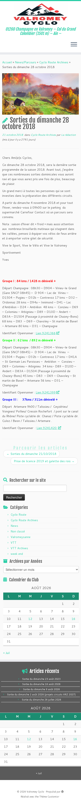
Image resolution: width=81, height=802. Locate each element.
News (14, 526)
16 (73, 619)
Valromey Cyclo (35, 791)
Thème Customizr (49, 796)
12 (30, 619)
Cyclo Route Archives (53, 62)
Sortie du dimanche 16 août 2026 (41, 684)
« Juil (6, 653)
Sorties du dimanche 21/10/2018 (31, 454)
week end (17, 554)
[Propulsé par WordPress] (62, 790)
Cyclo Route (18, 514)
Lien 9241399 (46, 392)
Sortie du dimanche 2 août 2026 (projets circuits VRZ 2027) (41, 694)
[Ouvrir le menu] (74, 44)
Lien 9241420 (47, 428)
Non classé (18, 531)
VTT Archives (19, 548)
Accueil (7, 62)
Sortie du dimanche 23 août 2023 (41, 679)
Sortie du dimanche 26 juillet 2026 (41, 699)
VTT (13, 543)
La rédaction (68, 135)
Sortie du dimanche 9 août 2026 (41, 689)
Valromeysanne (20, 537)
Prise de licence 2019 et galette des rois (44, 461)
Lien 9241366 (46, 333)
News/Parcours (25, 62)
